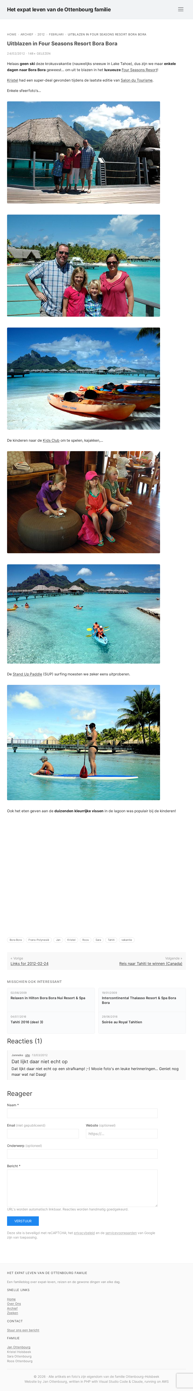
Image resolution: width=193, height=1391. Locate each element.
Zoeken (12, 1313)
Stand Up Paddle (27, 674)
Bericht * (13, 1166)
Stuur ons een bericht (23, 1330)
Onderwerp (24, 1146)
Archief (26, 34)
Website (101, 1125)
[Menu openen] (181, 9)
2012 (41, 34)
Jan (58, 940)
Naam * (13, 1105)
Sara (98, 940)
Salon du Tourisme (137, 80)
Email (26, 1125)
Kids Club (51, 440)
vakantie (126, 940)
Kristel (12, 80)
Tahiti (111, 940)
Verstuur (23, 1221)
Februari (56, 34)
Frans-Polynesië (38, 940)
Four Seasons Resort (139, 70)
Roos (85, 940)
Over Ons (14, 1303)
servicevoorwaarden (121, 1233)
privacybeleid (84, 1233)
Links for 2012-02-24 (29, 963)
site (27, 1055)
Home (11, 34)
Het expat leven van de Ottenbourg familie (59, 9)
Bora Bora (16, 940)
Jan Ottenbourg (18, 1347)
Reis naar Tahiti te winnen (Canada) (150, 963)
